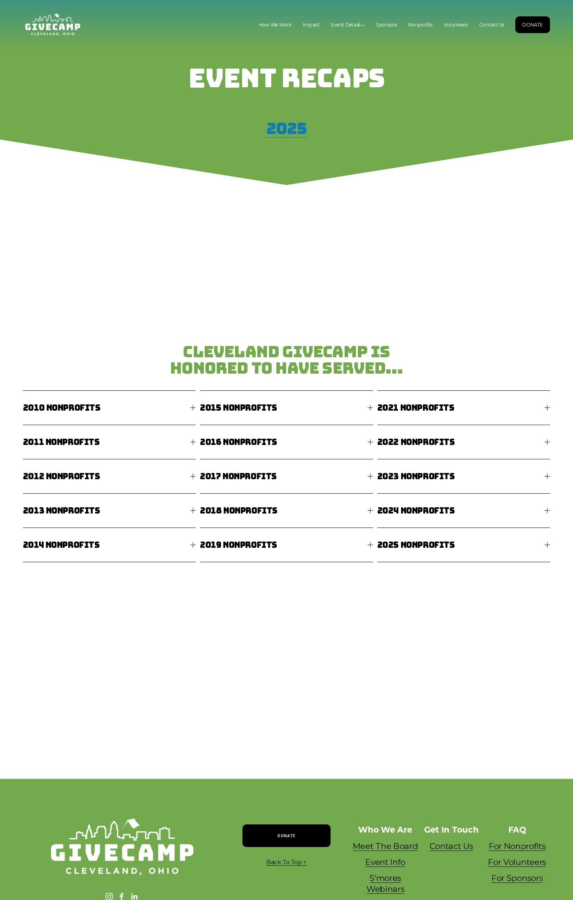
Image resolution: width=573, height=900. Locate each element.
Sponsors (386, 25)
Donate (286, 835)
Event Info (385, 862)
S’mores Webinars (385, 883)
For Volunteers (517, 862)
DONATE (532, 25)
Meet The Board (385, 846)
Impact (311, 25)
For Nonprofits (517, 846)
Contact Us (491, 25)
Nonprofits (420, 25)
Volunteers (456, 25)
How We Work (275, 25)
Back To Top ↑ (286, 862)
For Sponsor (517, 878)
